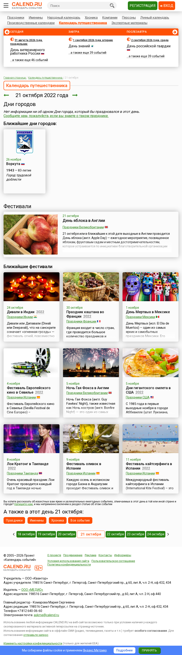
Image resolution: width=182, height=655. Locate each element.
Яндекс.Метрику (95, 650)
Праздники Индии (20, 317)
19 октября (46, 534)
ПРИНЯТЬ (149, 650)
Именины (36, 18)
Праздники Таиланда (22, 473)
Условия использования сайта (68, 561)
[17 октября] (14, 534)
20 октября (66, 534)
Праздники (15, 18)
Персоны (129, 18)
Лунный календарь (154, 18)
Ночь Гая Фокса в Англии (87, 388)
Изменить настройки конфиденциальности (33, 643)
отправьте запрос (35, 635)
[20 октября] (6, 95)
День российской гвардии (148, 46)
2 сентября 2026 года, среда (149, 40)
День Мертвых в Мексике (148, 312)
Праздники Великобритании (83, 227)
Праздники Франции (81, 321)
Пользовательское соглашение (113, 561)
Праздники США (138, 397)
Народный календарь (63, 18)
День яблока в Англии (84, 220)
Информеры (122, 555)
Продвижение (72, 555)
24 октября (155, 534)
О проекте (54, 555)
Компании (109, 18)
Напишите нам (23, 504)
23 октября (135, 534)
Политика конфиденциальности (69, 564)
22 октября (115, 534)
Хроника (91, 18)
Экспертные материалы (129, 23)
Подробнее (124, 650)
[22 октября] (75, 95)
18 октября (26, 534)
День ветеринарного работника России (27, 52)
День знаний (79, 46)
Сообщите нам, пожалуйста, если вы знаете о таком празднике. (56, 116)
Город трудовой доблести (18, 177)
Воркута (13, 164)
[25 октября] (168, 534)
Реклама (90, 555)
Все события (80, 520)
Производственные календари (31, 23)
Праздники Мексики (140, 317)
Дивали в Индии (20, 312)
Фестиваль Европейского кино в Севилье (29, 390)
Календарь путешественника (83, 23)
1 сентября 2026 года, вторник (93, 40)
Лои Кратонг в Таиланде (27, 464)
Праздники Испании (21, 397)
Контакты (105, 555)
